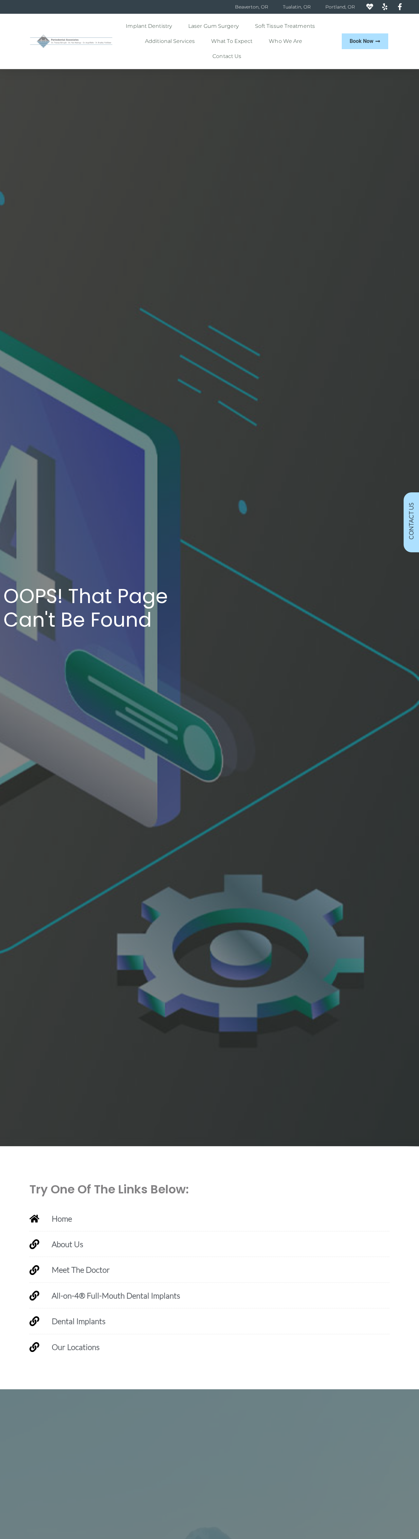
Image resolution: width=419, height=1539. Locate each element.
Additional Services (170, 41)
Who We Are (285, 41)
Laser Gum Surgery (213, 26)
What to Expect (231, 41)
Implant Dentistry (149, 26)
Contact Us (226, 56)
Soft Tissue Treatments (285, 26)
